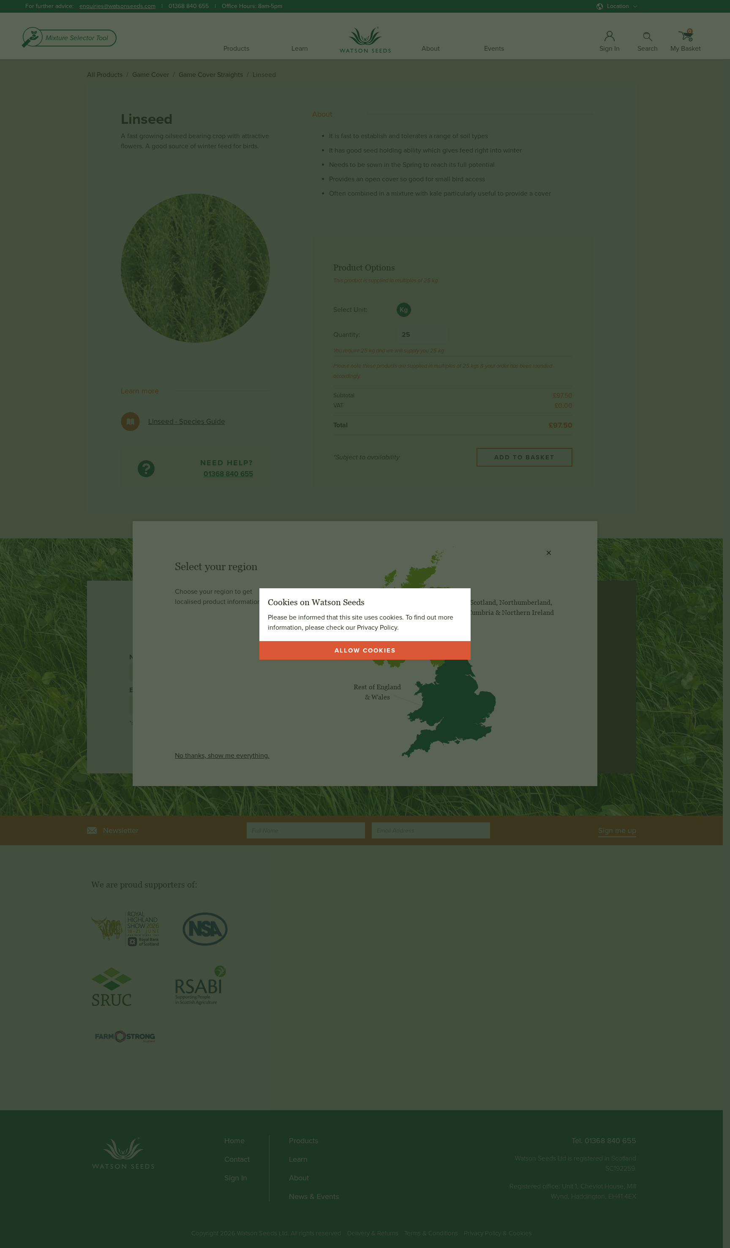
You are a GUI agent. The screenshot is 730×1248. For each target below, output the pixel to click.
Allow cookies (365, 650)
